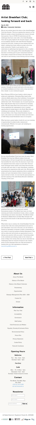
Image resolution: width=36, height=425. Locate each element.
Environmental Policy (18, 332)
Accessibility (18, 314)
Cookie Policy (18, 342)
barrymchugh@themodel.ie (9, 246)
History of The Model (18, 280)
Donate (18, 302)
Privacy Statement (18, 339)
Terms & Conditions (18, 346)
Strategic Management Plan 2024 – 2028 (18, 295)
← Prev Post (7, 257)
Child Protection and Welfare (18, 325)
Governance (18, 318)
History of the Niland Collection (18, 284)
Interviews (18, 27)
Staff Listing (18, 321)
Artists (5, 27)
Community (10, 27)
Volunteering (18, 288)
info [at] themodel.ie (18, 386)
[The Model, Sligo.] (6, 7)
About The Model (18, 277)
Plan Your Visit (18, 310)
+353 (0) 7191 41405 (18, 384)
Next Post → (29, 257)
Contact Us (18, 298)
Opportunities (18, 291)
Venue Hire (18, 335)
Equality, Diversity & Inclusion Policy (18, 328)
